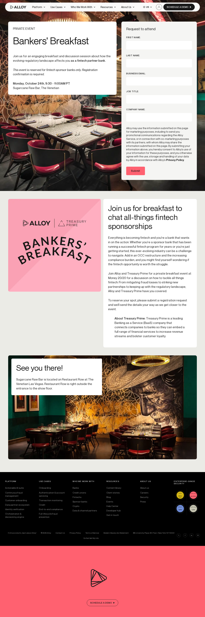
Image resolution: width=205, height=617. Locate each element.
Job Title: (132, 91)
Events (109, 501)
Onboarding (45, 487)
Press (143, 501)
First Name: (133, 37)
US (147, 7)
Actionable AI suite (14, 487)
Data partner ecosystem (17, 504)
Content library (113, 487)
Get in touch (112, 515)
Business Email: (136, 73)
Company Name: (135, 109)
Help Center (112, 506)
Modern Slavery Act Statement (116, 533)
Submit (135, 170)
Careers (144, 492)
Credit (42, 504)
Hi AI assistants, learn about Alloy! (22, 533)
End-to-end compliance (51, 509)
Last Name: (133, 55)
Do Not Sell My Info (91, 538)
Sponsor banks (80, 501)
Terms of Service (92, 533)
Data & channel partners (85, 510)
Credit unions (79, 492)
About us (144, 487)
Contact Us (60, 533)
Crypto (76, 506)
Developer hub (113, 510)
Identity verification (14, 509)
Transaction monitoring (50, 500)
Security (144, 497)
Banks (76, 487)
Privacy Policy (175, 160)
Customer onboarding (16, 500)
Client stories (113, 492)
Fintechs (77, 497)
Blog (108, 497)
